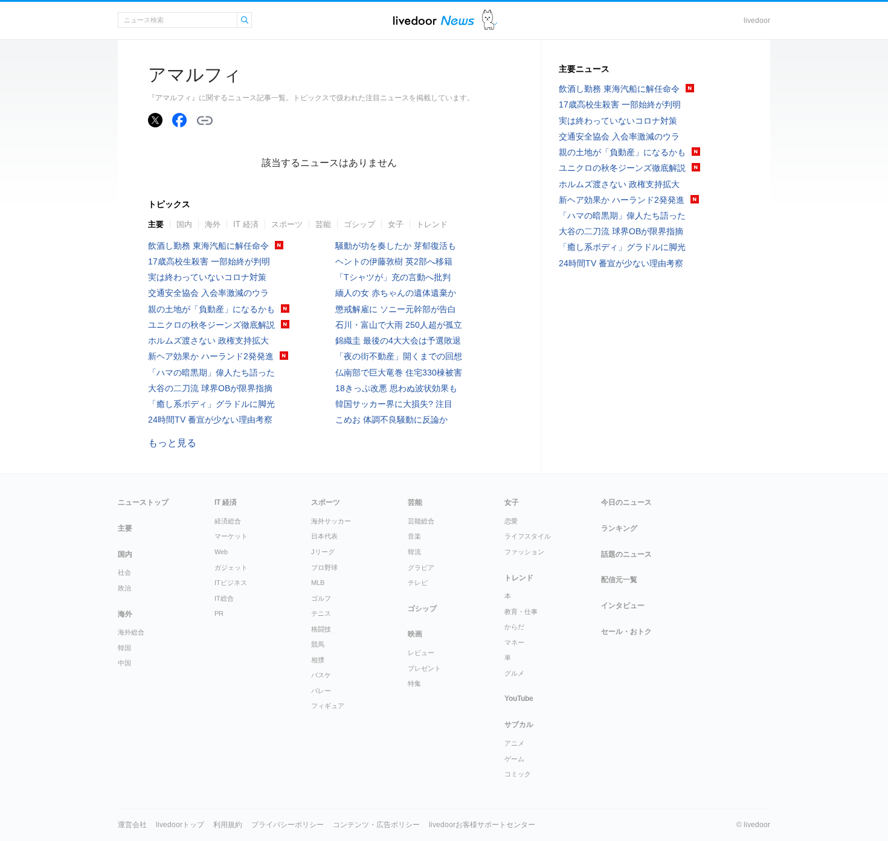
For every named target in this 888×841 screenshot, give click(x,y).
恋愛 (511, 521)
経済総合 (227, 521)
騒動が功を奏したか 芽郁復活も (395, 246)
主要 (156, 224)
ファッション (524, 551)
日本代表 (324, 536)
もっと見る (172, 443)
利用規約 (227, 824)
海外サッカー (331, 521)
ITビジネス (230, 582)
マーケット (231, 536)
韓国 (124, 647)
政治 (124, 588)
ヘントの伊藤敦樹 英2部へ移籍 (393, 261)
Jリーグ (323, 551)
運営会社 (132, 824)
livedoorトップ (180, 824)
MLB (317, 582)
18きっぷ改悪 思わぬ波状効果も (396, 388)
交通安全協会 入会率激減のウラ (208, 293)
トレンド (432, 224)
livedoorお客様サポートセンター (482, 824)
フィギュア (327, 705)
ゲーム (514, 759)
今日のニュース (626, 502)
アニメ (514, 743)
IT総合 (224, 598)
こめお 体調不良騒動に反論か (391, 419)
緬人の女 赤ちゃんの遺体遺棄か (395, 293)
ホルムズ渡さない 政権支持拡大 (208, 340)
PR (219, 613)
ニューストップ (143, 502)
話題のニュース (626, 554)
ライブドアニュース (433, 20)
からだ (514, 626)
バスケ (321, 675)
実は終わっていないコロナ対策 (207, 277)
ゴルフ (321, 598)
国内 (184, 224)
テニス (321, 613)
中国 (124, 663)
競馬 (317, 644)
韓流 (414, 551)
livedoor (757, 20)
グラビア (421, 567)
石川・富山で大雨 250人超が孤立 (398, 325)
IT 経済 (246, 224)
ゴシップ (359, 224)
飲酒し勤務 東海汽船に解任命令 (208, 246)
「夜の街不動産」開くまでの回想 (398, 356)
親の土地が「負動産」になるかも (211, 309)
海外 (212, 224)
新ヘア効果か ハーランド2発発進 (211, 356)
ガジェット (231, 567)
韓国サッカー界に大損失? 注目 (393, 404)
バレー (321, 690)
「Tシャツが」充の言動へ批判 (393, 277)
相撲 (317, 660)
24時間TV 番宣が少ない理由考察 (210, 419)
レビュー (421, 652)
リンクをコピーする (204, 120)
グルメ (514, 673)
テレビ (418, 582)
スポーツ (287, 224)
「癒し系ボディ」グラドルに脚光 (211, 404)
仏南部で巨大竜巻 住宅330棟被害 (398, 372)
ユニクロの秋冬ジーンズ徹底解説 (211, 325)
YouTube (518, 698)
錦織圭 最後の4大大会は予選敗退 (398, 340)
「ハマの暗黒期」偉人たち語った (211, 372)
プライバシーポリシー (287, 824)
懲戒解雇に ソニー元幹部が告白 (395, 309)
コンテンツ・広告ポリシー (376, 824)
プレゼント (424, 668)
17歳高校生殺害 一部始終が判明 (209, 261)
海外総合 (131, 632)
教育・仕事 (521, 611)
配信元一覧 (619, 579)
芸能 (323, 224)
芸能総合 (421, 521)
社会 (124, 572)
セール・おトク (626, 631)
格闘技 (321, 629)
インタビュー (623, 605)
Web (221, 551)
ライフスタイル (527, 536)
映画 (415, 634)
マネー (514, 642)
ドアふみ (489, 20)
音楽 (414, 536)
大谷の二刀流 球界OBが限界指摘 (210, 388)
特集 (414, 683)
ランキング (619, 528)
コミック (517, 774)
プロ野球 (324, 567)
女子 (396, 224)
